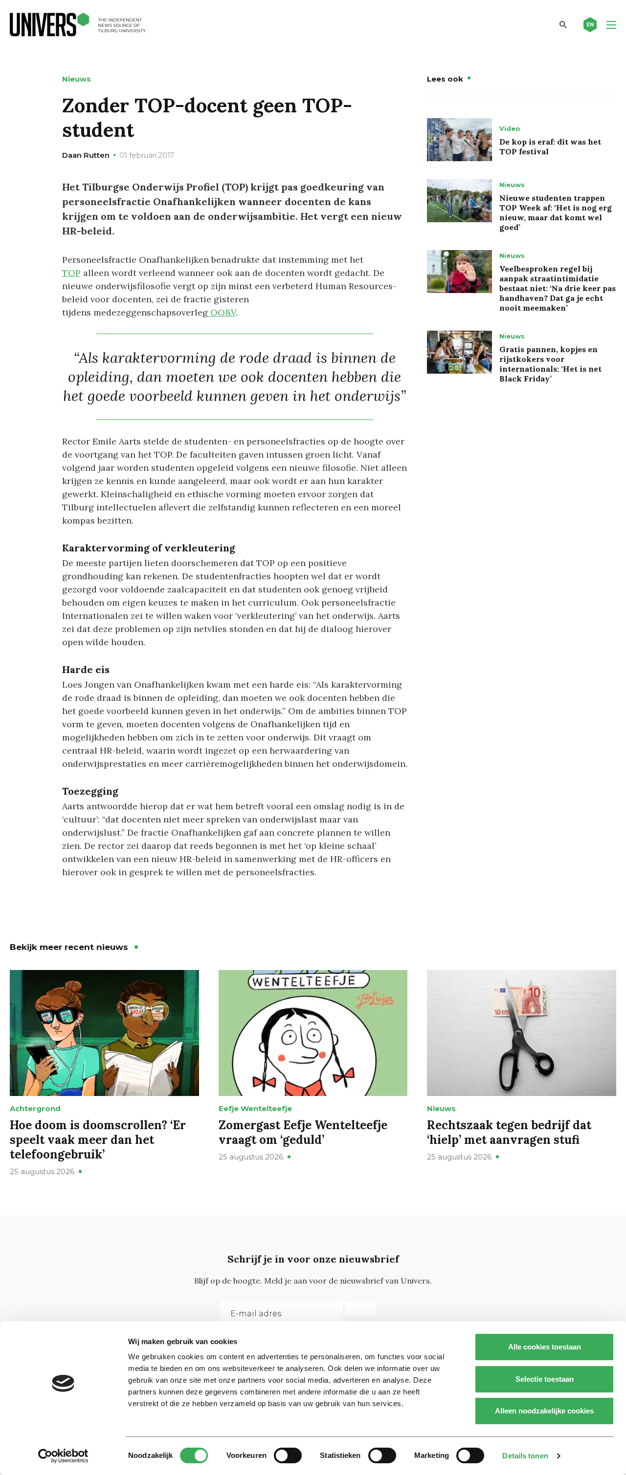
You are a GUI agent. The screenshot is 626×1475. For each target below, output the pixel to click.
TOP (71, 272)
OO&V (222, 312)
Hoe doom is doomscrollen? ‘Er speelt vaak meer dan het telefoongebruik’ (98, 1139)
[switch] (288, 1455)
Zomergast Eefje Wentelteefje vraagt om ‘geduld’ (303, 1132)
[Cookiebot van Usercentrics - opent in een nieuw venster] (63, 1456)
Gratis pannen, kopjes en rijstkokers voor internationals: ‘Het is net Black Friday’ (550, 363)
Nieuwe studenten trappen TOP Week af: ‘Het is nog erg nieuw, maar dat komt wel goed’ (555, 212)
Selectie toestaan (544, 1379)
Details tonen (525, 1456)
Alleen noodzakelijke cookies (544, 1411)
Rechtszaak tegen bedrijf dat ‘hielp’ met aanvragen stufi (509, 1132)
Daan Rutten (86, 155)
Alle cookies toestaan (544, 1347)
